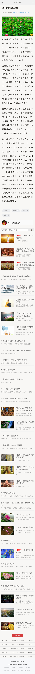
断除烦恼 (30, 652)
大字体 (19, 12)
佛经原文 (20, 664)
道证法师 (4, 644)
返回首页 (10, 664)
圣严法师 (4, 640)
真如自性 (30, 648)
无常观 (31, 640)
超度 (13, 644)
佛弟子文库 (18, 2)
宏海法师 (13, 640)
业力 (13, 652)
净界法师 (21, 652)
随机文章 (25, 210)
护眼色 (23, 12)
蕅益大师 (21, 640)
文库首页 (6, 210)
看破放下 (4, 652)
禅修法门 (13, 648)
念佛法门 (30, 656)
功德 (4, 648)
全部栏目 (15, 210)
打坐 (30, 644)
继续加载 (17, 635)
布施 (4, 656)
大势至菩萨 (13, 656)
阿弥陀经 (21, 644)
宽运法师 (21, 648)
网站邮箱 (25, 664)
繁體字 (15, 12)
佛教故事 (21, 656)
